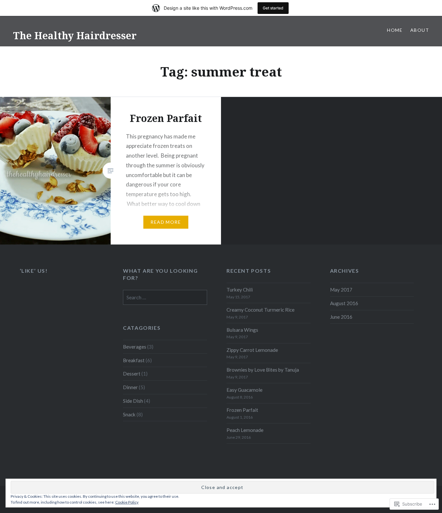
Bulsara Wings (242, 330)
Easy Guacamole (244, 390)
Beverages (134, 347)
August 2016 (344, 303)
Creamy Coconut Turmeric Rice (260, 310)
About (419, 30)
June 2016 (341, 317)
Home (395, 30)
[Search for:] (165, 297)
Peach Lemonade (245, 430)
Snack (129, 414)
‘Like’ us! (34, 271)
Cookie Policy (126, 502)
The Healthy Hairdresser (75, 35)
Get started (273, 8)
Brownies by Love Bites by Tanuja (263, 370)
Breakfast (134, 360)
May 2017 (341, 289)
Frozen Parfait (242, 410)
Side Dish (133, 401)
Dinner (130, 387)
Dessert (131, 373)
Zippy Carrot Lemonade (252, 350)
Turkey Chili (240, 289)
